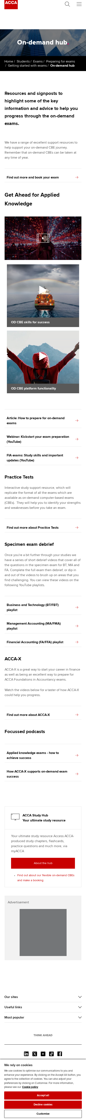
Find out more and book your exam (33, 177)
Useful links (13, 1007)
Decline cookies (43, 1104)
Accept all (43, 1095)
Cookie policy (30, 1087)
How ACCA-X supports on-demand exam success (37, 774)
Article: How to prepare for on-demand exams (35, 420)
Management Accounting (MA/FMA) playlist (34, 626)
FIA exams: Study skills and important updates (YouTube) (35, 457)
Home (8, 61)
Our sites (11, 997)
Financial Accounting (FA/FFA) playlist (35, 642)
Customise (43, 1113)
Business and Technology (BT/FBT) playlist (33, 607)
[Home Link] (43, 1035)
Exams (38, 61)
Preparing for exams (60, 61)
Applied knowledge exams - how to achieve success (33, 755)
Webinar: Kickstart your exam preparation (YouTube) (38, 439)
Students (23, 61)
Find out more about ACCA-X (28, 715)
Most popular (14, 1017)
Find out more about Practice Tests (33, 528)
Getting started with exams (27, 66)
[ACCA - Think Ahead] (11, 8)
